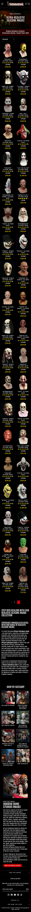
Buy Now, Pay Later (15, 904)
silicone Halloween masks (21, 631)
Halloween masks (17, 641)
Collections (17, 14)
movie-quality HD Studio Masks (15, 843)
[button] (7, 62)
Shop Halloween (15, 872)
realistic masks (6, 646)
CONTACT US (15, 900)
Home (11, 14)
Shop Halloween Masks (12, 865)
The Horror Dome (6, 668)
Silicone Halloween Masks (11, 847)
